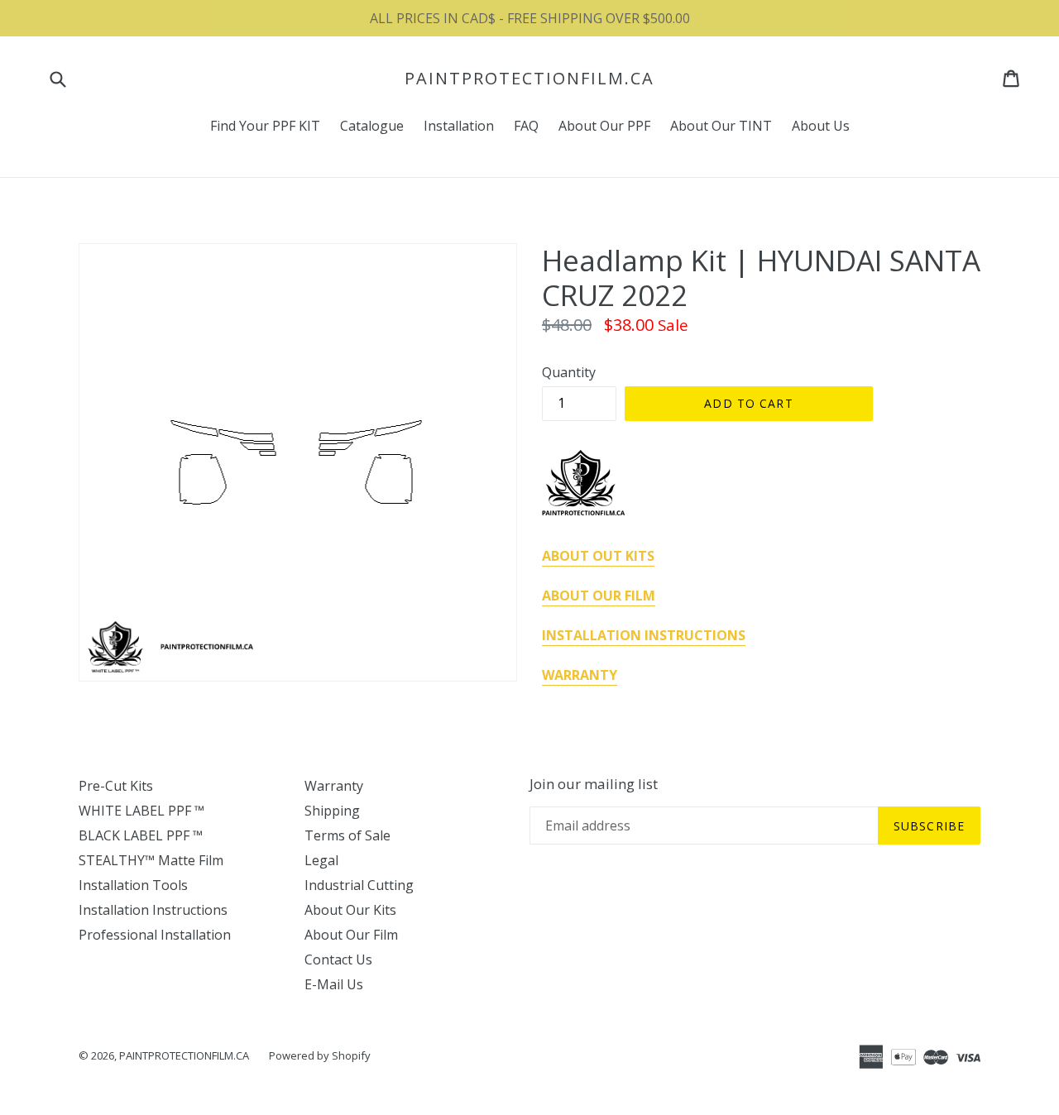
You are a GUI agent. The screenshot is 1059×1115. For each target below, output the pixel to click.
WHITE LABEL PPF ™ (141, 811)
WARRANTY (579, 675)
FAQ (526, 126)
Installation (459, 126)
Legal (321, 860)
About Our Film (351, 935)
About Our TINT (721, 126)
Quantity (569, 372)
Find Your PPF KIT (265, 126)
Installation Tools (133, 885)
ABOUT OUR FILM (598, 595)
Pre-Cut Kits (116, 786)
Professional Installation (155, 935)
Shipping (332, 811)
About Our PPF (604, 126)
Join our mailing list (594, 784)
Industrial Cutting (359, 885)
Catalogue (372, 126)
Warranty (333, 786)
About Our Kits (350, 910)
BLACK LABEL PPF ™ (141, 835)
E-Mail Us (333, 984)
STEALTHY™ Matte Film (151, 860)
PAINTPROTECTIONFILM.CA (529, 79)
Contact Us (338, 959)
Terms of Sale (347, 835)
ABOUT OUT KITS (598, 556)
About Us (821, 126)
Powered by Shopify (320, 1055)
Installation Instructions (153, 910)
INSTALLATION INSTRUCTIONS (643, 635)
